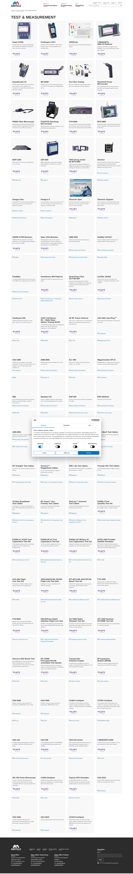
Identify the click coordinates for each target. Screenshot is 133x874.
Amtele (13, 10)
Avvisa (44, 453)
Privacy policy (53, 849)
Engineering (66, 5)
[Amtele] (16, 4)
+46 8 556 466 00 (17, 863)
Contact (44, 849)
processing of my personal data (111, 863)
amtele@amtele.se (16, 865)
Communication (50, 5)
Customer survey (64, 849)
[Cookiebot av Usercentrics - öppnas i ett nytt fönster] (92, 420)
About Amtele (106, 2)
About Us (32, 849)
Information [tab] (66, 425)
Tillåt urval (66, 453)
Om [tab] (90, 425)
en (121, 2)
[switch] (58, 447)
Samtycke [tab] (43, 425)
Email (98, 852)
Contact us (114, 2)
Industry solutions (97, 2)
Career (39, 849)
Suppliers (79, 5)
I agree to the (108, 863)
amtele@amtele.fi (58, 865)
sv (120, 2)
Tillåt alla (88, 453)
